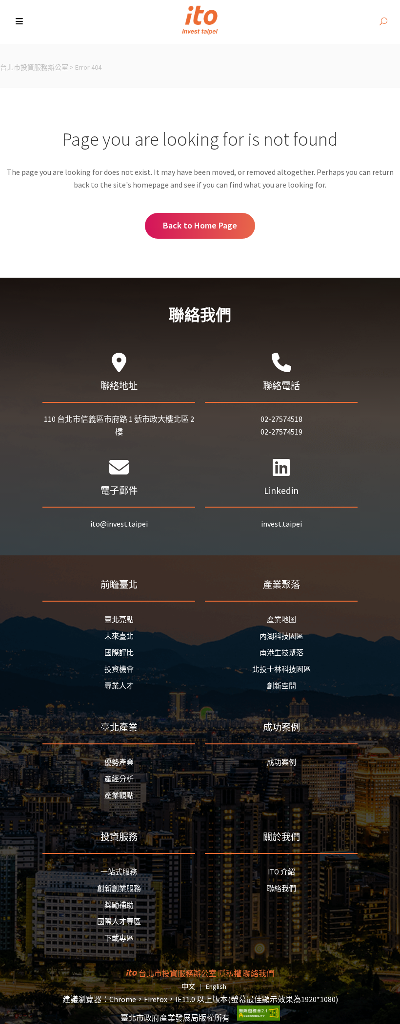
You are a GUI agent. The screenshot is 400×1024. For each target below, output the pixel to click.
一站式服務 (118, 871)
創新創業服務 (119, 888)
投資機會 (119, 669)
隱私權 (229, 973)
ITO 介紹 (281, 871)
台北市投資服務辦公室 (34, 67)
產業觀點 (119, 795)
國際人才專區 (119, 921)
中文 (188, 986)
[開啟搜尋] (383, 22)
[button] (20, 22)
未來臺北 (119, 636)
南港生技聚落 (281, 652)
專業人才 (119, 685)
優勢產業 (119, 762)
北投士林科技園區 (281, 669)
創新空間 (281, 685)
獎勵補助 (119, 905)
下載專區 (119, 938)
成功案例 (281, 762)
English (216, 986)
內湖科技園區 (281, 636)
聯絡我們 (281, 888)
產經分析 (119, 778)
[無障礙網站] (258, 1018)
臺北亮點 (119, 619)
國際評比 (119, 652)
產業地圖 (281, 619)
